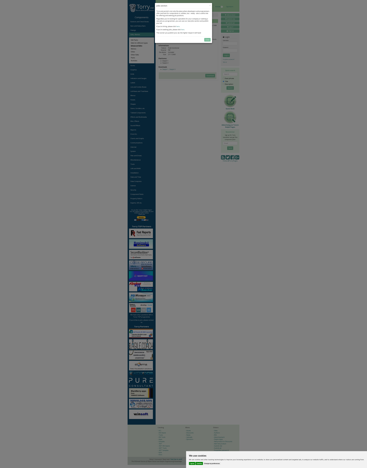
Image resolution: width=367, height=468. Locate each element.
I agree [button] (192, 463)
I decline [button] (199, 463)
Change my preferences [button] (212, 463)
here (178, 26)
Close (207, 40)
